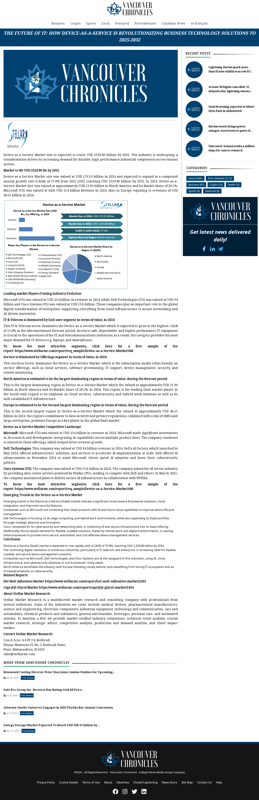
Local (105, 23)
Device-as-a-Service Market (24, 177)
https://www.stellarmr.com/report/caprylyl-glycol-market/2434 (86, 587)
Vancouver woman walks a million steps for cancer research (231, 148)
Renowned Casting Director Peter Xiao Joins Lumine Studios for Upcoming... (59, 672)
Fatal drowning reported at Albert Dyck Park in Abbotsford (231, 109)
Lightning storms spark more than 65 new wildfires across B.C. (230, 69)
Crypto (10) (216, 184)
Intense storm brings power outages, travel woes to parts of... (230, 128)
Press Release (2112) (220, 178)
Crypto (75, 23)
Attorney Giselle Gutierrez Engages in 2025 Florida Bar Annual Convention (58, 708)
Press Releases (145, 23)
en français (199, 23)
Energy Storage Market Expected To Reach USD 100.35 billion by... (52, 725)
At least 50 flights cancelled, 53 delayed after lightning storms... (230, 89)
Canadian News (173, 23)
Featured (122, 23)
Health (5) (233, 184)
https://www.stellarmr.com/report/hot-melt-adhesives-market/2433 (95, 581)
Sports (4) (194, 190)
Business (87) (196, 184)
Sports (91, 23)
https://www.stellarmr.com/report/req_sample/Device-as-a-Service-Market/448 (74, 351)
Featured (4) (212, 190)
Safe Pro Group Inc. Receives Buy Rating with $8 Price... (44, 690)
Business (58, 23)
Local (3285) (195, 178)
